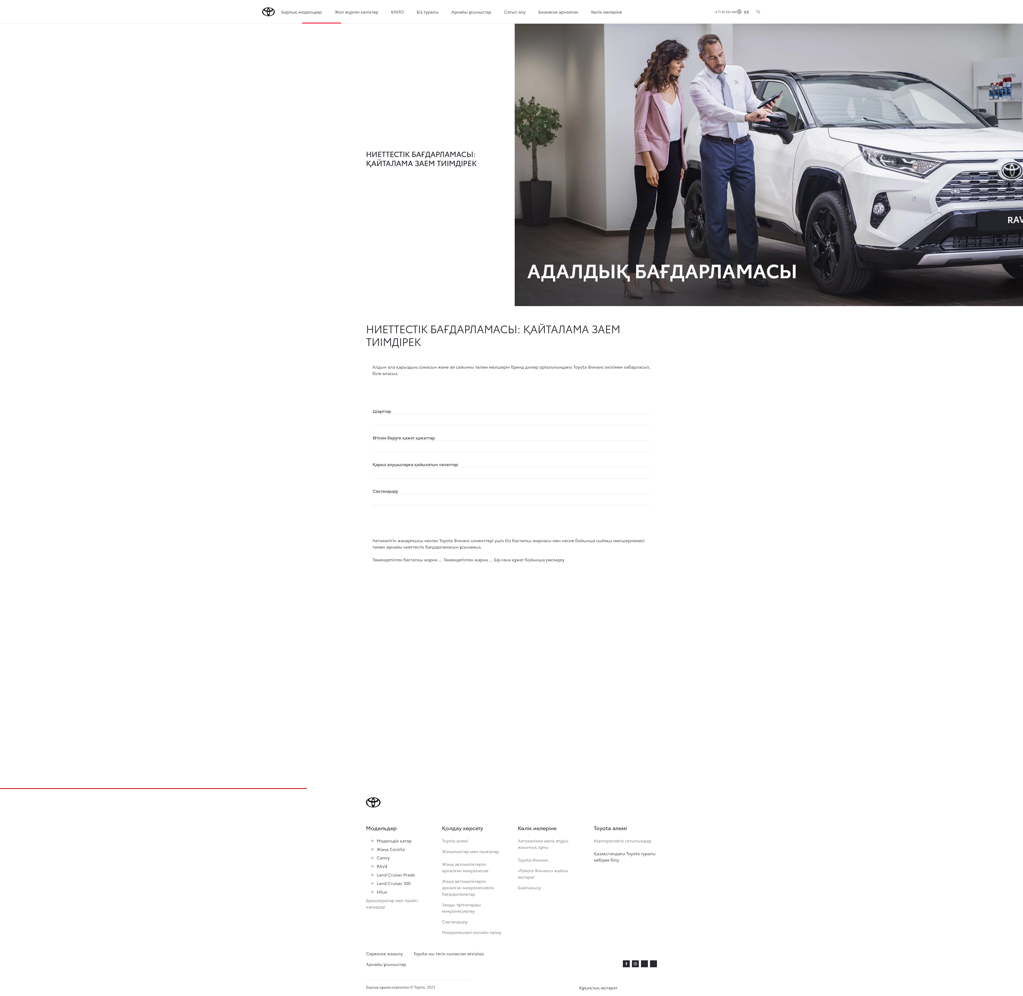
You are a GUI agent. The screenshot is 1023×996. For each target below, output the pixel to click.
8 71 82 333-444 (726, 12)
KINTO (397, 12)
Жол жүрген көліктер (356, 12)
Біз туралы (428, 12)
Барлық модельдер (301, 12)
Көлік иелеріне (606, 12)
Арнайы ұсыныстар (471, 12)
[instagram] (635, 964)
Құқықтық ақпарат (598, 987)
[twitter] (644, 963)
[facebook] (626, 964)
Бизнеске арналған (558, 12)
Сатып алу (515, 12)
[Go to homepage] (268, 11)
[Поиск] (758, 11)
